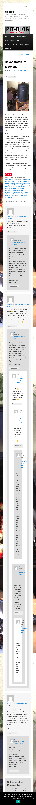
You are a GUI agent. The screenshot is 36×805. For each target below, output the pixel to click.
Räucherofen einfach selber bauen (14, 190)
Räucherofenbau (9, 196)
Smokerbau (8, 179)
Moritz (9, 304)
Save (9, 174)
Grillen (12, 36)
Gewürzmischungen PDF (12, 40)
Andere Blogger (24, 44)
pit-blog (9, 11)
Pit (25, 71)
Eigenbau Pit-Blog (10, 183)
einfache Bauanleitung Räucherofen (19, 185)
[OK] (33, 798)
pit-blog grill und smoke (17, 188)
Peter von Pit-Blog (10, 187)
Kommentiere (12, 232)
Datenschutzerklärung (11, 44)
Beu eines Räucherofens (22, 181)
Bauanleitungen (21, 36)
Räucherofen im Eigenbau (12, 192)
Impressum (8, 48)
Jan (8, 703)
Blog (6, 36)
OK (18, 801)
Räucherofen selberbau (19, 194)
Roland (9, 216)
